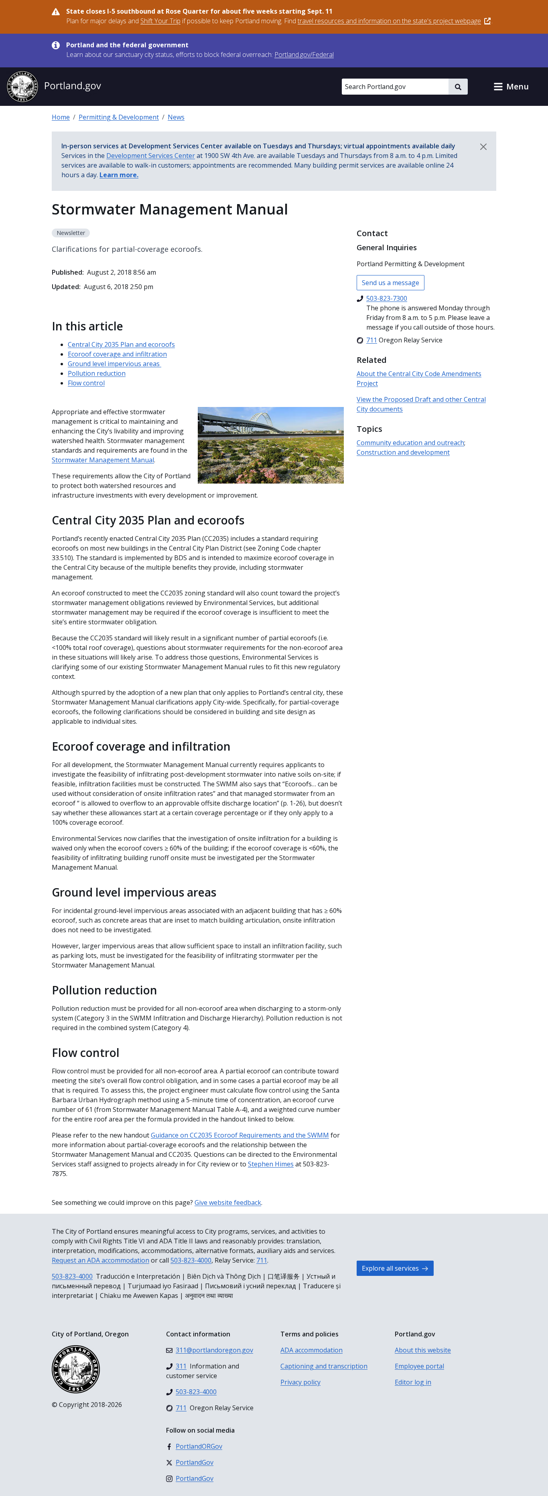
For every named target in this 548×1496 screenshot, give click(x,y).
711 (261, 1260)
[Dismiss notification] (483, 147)
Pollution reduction (97, 373)
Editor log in (413, 1382)
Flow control (86, 383)
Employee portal (419, 1366)
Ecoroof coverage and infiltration (117, 354)
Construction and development (403, 452)
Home (61, 117)
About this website (423, 1350)
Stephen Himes (271, 1164)
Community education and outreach (410, 442)
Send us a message (390, 282)
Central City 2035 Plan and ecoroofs (121, 344)
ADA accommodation (311, 1350)
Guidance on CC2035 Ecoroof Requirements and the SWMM (240, 1135)
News (176, 117)
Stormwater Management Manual (103, 459)
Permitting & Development (119, 117)
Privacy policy (300, 1382)
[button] (511, 86)
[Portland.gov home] (53, 87)
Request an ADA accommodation (100, 1260)
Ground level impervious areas (114, 363)
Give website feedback (228, 1202)
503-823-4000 (190, 1260)
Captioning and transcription (323, 1366)
